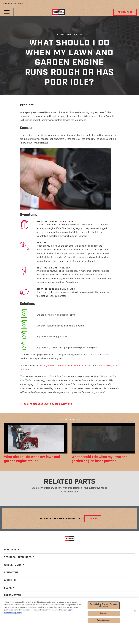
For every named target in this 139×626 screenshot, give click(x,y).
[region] (69, 612)
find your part (84, 366)
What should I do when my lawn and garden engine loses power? (100, 459)
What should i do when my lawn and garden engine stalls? (32, 459)
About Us (10, 580)
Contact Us (11, 572)
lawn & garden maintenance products (57, 366)
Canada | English (13, 4)
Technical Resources (18, 557)
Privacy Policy (16, 613)
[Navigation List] (7, 12)
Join (91, 519)
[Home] (58, 12)
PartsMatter (12, 595)
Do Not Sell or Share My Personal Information (103, 605)
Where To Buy (13, 565)
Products (10, 550)
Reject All (103, 613)
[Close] (135, 611)
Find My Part (125, 12)
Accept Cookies (103, 620)
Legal (8, 588)
